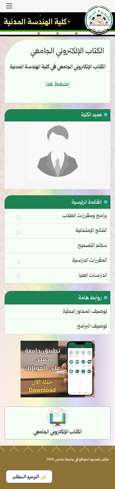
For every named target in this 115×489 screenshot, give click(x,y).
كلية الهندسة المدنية (35, 22)
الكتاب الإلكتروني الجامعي (57, 432)
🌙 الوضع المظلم (29, 476)
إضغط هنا (57, 84)
